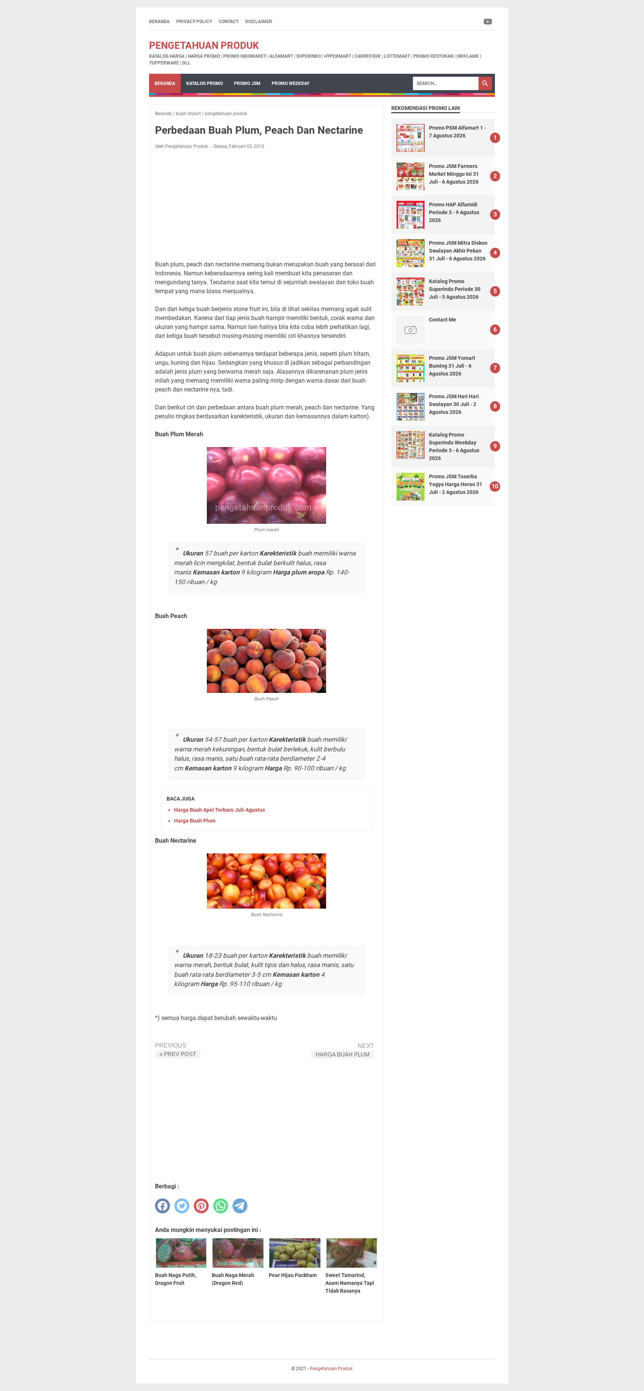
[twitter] (181, 1205)
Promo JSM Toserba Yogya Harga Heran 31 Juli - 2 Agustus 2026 (455, 484)
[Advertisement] (266, 204)
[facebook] (162, 1205)
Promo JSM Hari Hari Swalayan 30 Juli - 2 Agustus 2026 (454, 404)
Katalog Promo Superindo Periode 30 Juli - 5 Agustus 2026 (454, 289)
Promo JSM (247, 83)
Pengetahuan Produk (204, 45)
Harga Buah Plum (194, 821)
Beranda (159, 21)
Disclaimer (258, 21)
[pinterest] (201, 1205)
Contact (229, 21)
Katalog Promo (204, 83)
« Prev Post (178, 1054)
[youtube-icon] (488, 22)
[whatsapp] (220, 1205)
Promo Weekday (290, 83)
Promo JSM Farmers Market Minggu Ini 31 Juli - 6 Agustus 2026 (454, 174)
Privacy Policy (194, 21)
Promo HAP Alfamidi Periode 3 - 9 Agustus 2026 (454, 212)
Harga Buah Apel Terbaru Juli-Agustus (219, 810)
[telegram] (240, 1205)
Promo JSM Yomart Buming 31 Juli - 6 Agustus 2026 (452, 366)
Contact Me (442, 320)
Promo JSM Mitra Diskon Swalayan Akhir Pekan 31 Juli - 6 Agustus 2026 (458, 251)
